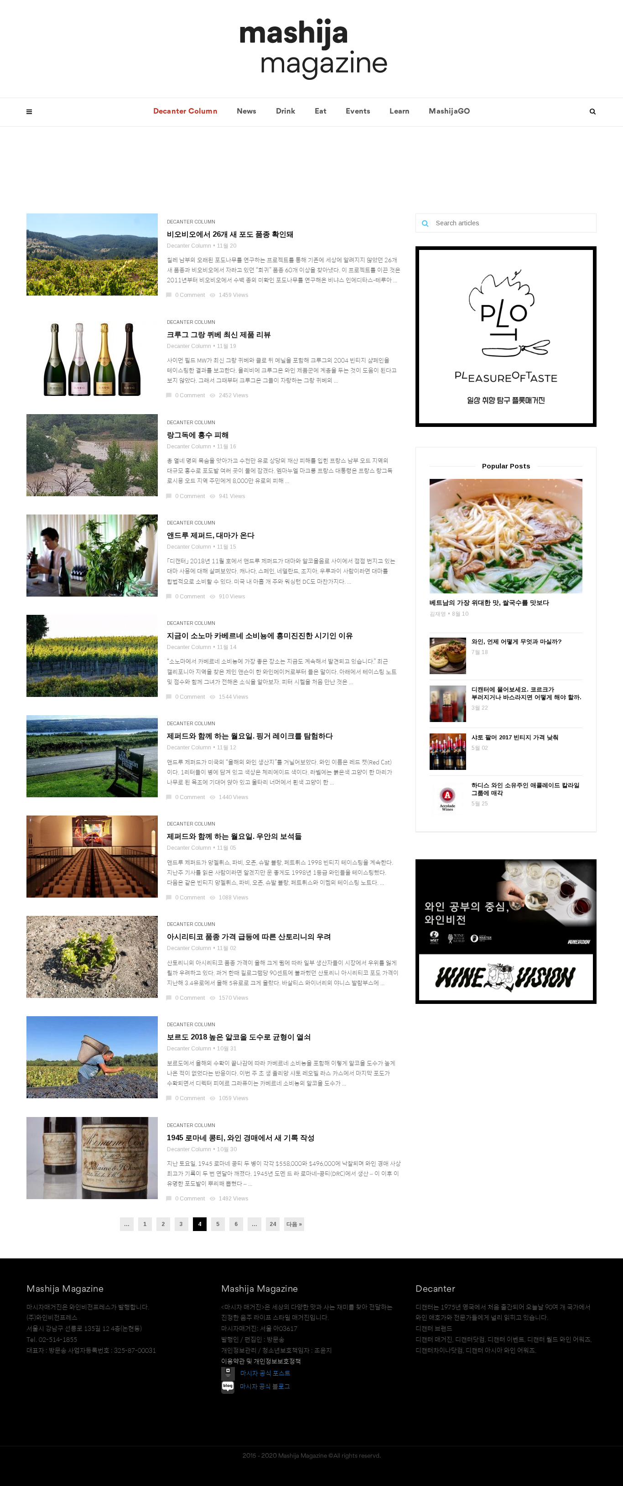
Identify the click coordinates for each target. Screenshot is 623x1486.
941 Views (228, 496)
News (247, 111)
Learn (399, 111)
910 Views (228, 596)
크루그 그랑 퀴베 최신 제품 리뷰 (219, 334)
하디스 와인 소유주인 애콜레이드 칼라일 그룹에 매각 (526, 789)
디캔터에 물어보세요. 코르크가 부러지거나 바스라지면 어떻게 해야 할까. (526, 693)
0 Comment (186, 295)
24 (273, 1224)
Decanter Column (185, 111)
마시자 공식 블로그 (265, 1387)
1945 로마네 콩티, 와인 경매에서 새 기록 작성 (241, 1138)
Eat (321, 111)
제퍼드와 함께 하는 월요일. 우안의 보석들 (234, 836)
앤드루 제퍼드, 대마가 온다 (210, 535)
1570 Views (229, 998)
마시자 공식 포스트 (265, 1373)
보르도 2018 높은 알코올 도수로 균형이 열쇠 (239, 1037)
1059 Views (229, 1098)
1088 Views (229, 897)
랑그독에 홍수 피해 (198, 435)
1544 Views (229, 697)
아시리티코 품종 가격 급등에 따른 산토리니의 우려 (249, 936)
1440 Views (229, 797)
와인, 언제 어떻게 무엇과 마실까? (517, 641)
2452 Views (229, 395)
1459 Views (229, 295)
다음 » (294, 1224)
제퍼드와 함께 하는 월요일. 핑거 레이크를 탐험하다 (250, 736)
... (127, 1224)
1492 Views (229, 1198)
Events (358, 111)
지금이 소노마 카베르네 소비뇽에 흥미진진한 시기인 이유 (260, 635)
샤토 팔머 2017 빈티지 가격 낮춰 (515, 737)
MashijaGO (449, 111)
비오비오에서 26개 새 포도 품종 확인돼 (230, 234)
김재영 (438, 614)
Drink (286, 111)
